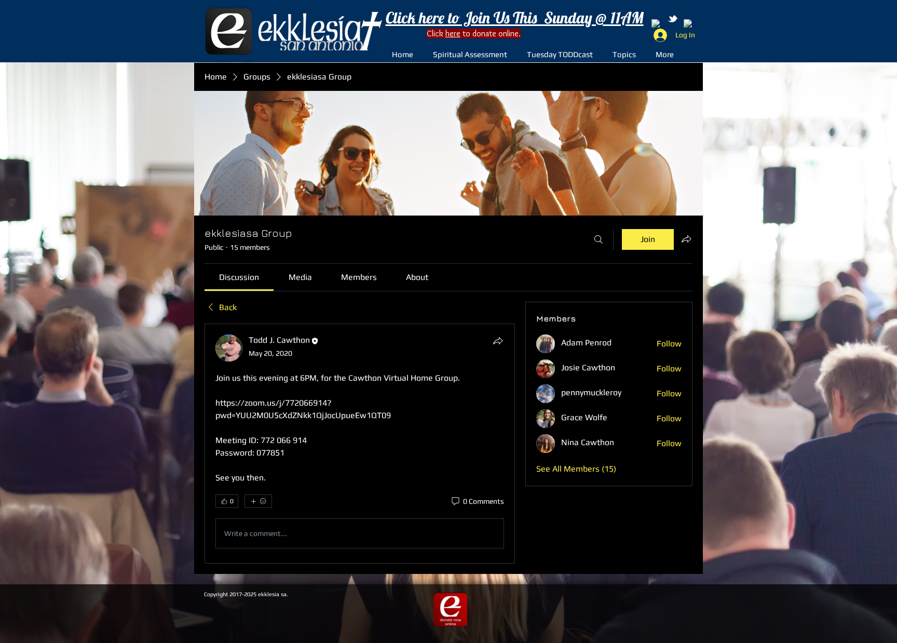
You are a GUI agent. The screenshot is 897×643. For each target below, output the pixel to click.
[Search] (598, 239)
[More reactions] (258, 501)
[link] (239, 277)
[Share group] (686, 239)
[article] (360, 444)
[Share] (498, 340)
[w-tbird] (673, 19)
